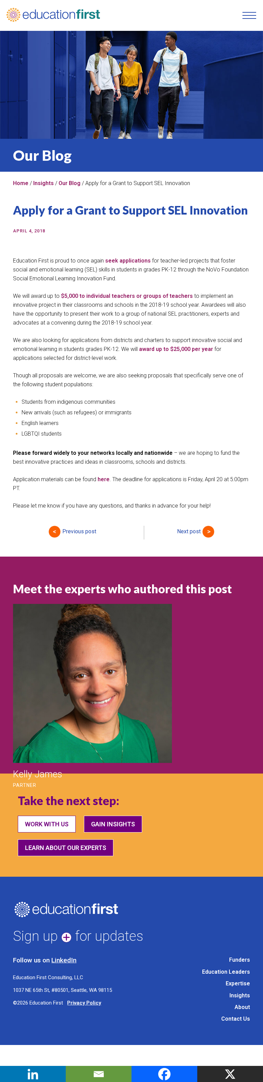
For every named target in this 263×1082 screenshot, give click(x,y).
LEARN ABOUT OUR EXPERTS (65, 847)
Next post (189, 531)
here (104, 479)
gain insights (113, 824)
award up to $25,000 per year (176, 349)
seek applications (128, 260)
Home (20, 183)
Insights (43, 183)
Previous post (79, 531)
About (242, 1007)
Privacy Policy (84, 1003)
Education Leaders (226, 972)
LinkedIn (63, 960)
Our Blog (69, 183)
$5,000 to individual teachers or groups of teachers (126, 296)
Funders (239, 960)
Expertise (238, 983)
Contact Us (235, 1019)
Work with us (46, 824)
